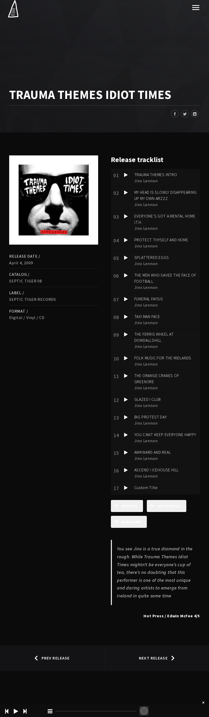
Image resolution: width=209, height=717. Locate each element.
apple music (169, 506)
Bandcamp (131, 522)
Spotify (129, 506)
